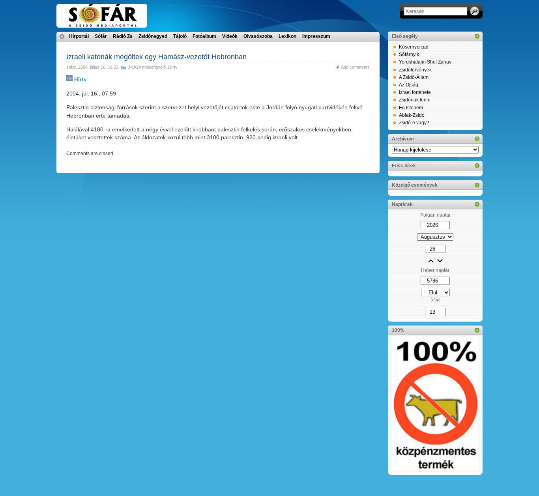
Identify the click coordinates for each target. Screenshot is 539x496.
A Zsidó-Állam (414, 77)
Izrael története (415, 92)
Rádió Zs (123, 36)
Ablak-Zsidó (412, 115)
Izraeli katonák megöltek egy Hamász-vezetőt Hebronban (156, 57)
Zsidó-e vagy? (414, 122)
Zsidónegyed (152, 36)
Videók (230, 36)
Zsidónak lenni (414, 100)
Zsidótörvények (415, 70)
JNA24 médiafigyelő (147, 67)
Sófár (101, 36)
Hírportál (79, 36)
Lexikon (287, 36)
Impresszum (316, 36)
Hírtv (173, 67)
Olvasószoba (258, 36)
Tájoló (180, 36)
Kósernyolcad (414, 47)
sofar (71, 67)
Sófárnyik (409, 54)
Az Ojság (408, 85)
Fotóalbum (204, 36)
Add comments (355, 67)
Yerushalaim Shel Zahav (425, 62)
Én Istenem (411, 107)
